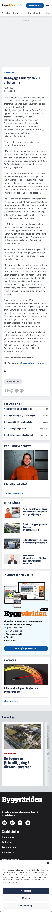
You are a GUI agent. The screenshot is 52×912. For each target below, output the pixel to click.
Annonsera (8, 852)
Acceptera (26, 890)
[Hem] (10, 5)
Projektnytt (18, 13)
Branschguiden (34, 13)
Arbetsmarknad (13, 381)
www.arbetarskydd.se (33, 363)
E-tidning (7, 842)
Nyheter (6, 13)
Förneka (26, 898)
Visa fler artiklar (11, 701)
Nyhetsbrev (8, 837)
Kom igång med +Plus (26, 648)
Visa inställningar (26, 905)
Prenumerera (9, 847)
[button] (48, 863)
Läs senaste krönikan (13, 493)
